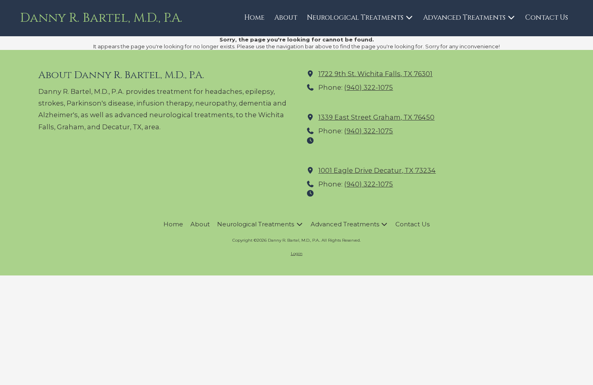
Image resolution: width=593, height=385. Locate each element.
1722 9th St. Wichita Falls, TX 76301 (375, 74)
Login (297, 253)
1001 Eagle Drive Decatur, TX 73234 (377, 170)
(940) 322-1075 (368, 87)
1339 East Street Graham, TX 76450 (376, 117)
